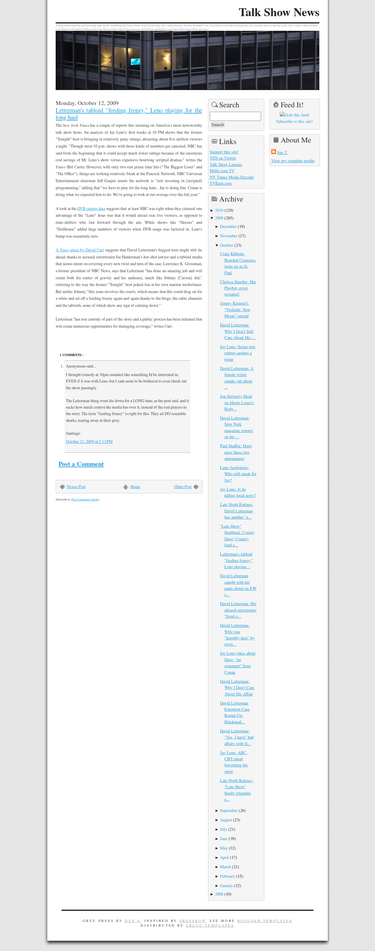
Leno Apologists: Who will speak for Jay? (238, 474)
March (225, 866)
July (223, 829)
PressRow (193, 920)
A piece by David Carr (80, 250)
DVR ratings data (91, 208)
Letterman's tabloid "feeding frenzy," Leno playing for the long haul (129, 113)
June (224, 838)
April (224, 857)
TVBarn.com (221, 183)
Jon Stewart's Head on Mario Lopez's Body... (237, 402)
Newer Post (76, 486)
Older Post (183, 486)
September (229, 810)
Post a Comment (81, 463)
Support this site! (224, 152)
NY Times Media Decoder (232, 177)
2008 (219, 894)
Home (135, 486)
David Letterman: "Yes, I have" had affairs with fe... (237, 737)
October (226, 245)
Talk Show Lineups (226, 164)
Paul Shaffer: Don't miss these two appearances (236, 452)
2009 (219, 218)
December (228, 226)
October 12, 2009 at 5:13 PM (89, 441)
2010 (219, 210)
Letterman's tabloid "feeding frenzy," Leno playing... (236, 560)
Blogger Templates (265, 920)
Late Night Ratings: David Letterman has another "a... (236, 511)
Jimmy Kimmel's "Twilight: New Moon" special (235, 309)
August (226, 820)
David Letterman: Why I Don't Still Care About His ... (237, 331)
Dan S (133, 920)
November (228, 235)
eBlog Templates (210, 925)
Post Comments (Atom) (85, 499)
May (224, 848)
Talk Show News (279, 11)
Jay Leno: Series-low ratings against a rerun (237, 353)
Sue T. (282, 152)
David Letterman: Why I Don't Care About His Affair (237, 687)
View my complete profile (293, 160)
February (227, 876)
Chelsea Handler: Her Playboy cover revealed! (238, 288)
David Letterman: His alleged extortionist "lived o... (238, 610)
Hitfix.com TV (222, 170)
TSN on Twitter (223, 158)
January (226, 885)
